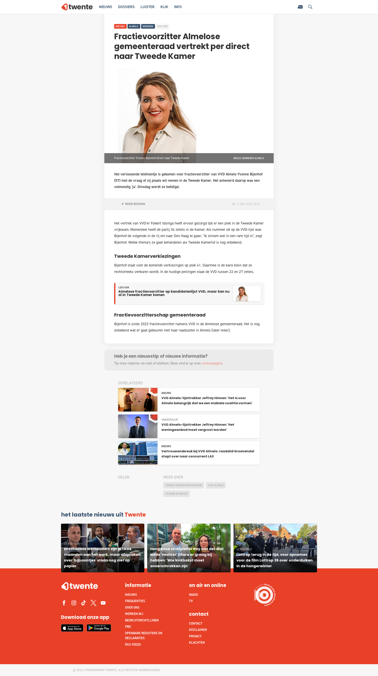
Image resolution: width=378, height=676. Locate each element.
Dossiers (126, 6)
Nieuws (105, 6)
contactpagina (212, 363)
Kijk (164, 6)
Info (178, 6)
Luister (148, 6)
